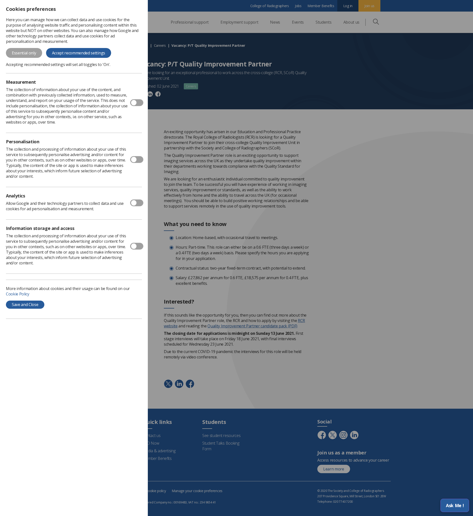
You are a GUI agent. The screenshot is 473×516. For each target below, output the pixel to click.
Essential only (24, 53)
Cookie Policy (17, 294)
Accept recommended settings (78, 53)
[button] (454, 505)
